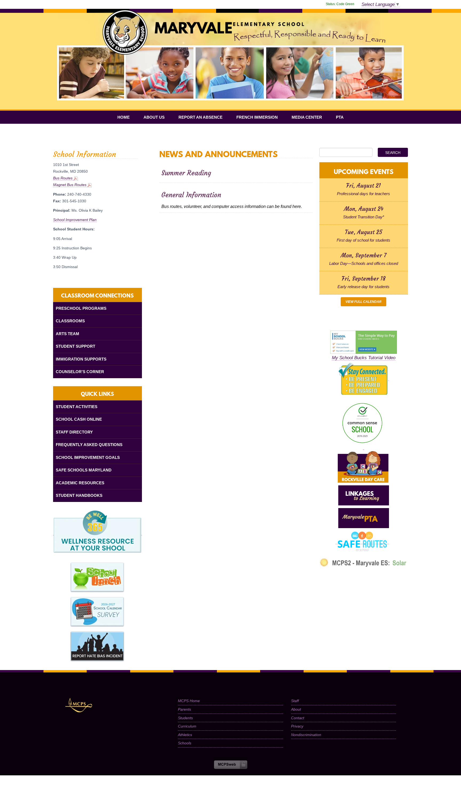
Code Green (340, 4)
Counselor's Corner (80, 371)
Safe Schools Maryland (84, 470)
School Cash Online (79, 419)
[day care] (363, 447)
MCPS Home (189, 701)
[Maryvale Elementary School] (230, 15)
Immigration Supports (81, 359)
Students (185, 718)
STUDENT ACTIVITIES (76, 406)
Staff (295, 701)
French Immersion (257, 117)
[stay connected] (363, 378)
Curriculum (187, 726)
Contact (297, 718)
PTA (340, 117)
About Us (154, 117)
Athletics (185, 735)
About (296, 709)
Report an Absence (200, 117)
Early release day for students (363, 286)
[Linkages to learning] (363, 495)
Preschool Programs (81, 308)
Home (123, 117)
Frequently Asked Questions (89, 444)
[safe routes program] (362, 541)
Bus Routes (63, 178)
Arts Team (67, 333)
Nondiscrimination (306, 735)
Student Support (75, 346)
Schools (184, 743)
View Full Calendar (363, 302)
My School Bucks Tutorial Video (363, 357)
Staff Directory (74, 432)
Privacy (297, 726)
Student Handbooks (79, 495)
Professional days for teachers (363, 193)
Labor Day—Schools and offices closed (363, 263)
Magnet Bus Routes (70, 185)
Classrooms (70, 321)
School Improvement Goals (88, 457)
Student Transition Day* (363, 217)
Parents (184, 709)
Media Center (307, 117)
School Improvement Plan (75, 220)
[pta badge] (363, 518)
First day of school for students (363, 240)
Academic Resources (80, 483)
